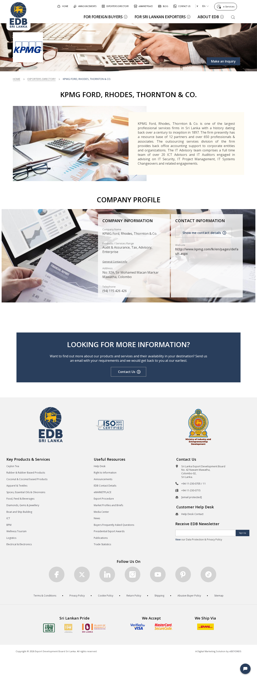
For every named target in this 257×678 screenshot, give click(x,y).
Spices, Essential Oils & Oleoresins (25, 492)
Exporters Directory (42, 79)
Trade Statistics (102, 544)
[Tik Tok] (208, 574)
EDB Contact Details (105, 485)
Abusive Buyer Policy (189, 595)
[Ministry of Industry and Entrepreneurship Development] (198, 426)
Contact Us (126, 372)
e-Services (228, 6)
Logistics (11, 538)
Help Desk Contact (192, 514)
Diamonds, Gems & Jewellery (22, 505)
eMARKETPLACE (102, 492)
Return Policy (133, 595)
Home (16, 79)
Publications (101, 538)
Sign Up (242, 533)
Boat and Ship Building (19, 512)
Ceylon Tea (12, 466)
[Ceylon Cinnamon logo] (68, 628)
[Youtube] (158, 574)
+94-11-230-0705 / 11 (193, 483)
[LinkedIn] (107, 574)
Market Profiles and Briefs (108, 505)
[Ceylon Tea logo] (49, 628)
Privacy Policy (77, 595)
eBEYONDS (235, 651)
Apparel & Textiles (16, 485)
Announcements (103, 479)
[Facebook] (56, 574)
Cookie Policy (105, 595)
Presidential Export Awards (109, 531)
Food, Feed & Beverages (20, 498)
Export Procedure (104, 498)
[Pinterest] (183, 574)
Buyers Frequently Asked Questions (114, 525)
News (97, 518)
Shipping (159, 595)
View (178, 539)
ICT (8, 518)
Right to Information (105, 472)
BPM (8, 525)
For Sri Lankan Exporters (160, 16)
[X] (82, 574)
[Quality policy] (109, 424)
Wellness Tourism (16, 531)
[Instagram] (132, 574)
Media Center (101, 512)
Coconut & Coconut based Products (26, 479)
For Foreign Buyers (103, 16)
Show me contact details (202, 233)
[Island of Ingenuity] (94, 628)
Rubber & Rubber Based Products (25, 472)
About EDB (208, 16)
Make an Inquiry (223, 61)
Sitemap (218, 595)
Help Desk (99, 466)
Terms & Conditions (45, 595)
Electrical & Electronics (19, 544)
